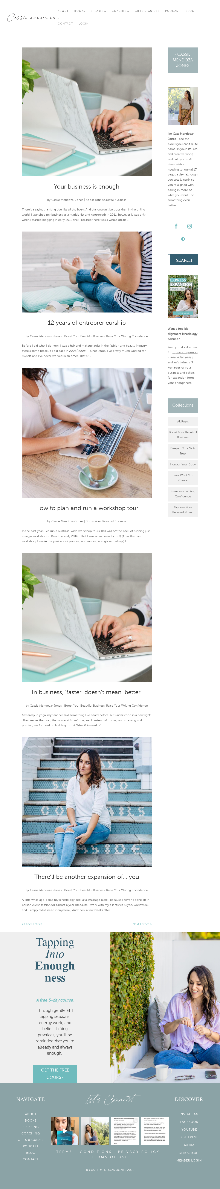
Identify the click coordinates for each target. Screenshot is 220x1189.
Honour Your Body (183, 464)
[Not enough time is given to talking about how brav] (125, 1131)
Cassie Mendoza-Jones (67, 199)
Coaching (120, 11)
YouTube (189, 1129)
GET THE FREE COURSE (55, 1074)
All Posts (183, 421)
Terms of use (110, 1157)
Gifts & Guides (147, 11)
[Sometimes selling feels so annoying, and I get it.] (95, 1131)
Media (189, 1145)
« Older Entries (32, 924)
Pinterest (189, 1137)
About (63, 11)
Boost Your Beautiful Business (106, 199)
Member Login (189, 1160)
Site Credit (189, 1152)
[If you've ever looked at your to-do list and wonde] (155, 1131)
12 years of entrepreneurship (87, 323)
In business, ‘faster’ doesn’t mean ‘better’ (87, 692)
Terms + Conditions (84, 1152)
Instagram (189, 1114)
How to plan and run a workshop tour (86, 508)
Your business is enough (86, 187)
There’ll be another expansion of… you (86, 877)
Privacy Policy (139, 1152)
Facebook (189, 1121)
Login (84, 24)
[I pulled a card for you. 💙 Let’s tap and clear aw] (65, 1131)
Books (79, 11)
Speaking (98, 11)
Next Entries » (142, 924)
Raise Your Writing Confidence (127, 336)
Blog (190, 11)
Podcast (172, 11)
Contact (65, 24)
